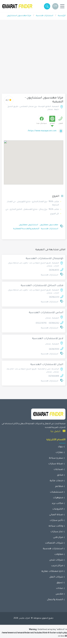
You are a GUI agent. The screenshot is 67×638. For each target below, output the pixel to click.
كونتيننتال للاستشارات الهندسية (44, 258)
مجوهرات (58, 498)
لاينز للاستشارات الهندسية (47, 338)
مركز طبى (58, 537)
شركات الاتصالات (54, 543)
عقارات (59, 452)
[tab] (60, 119)
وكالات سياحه (56, 526)
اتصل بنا (55, 431)
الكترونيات (57, 509)
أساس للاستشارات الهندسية (46, 312)
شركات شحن (56, 560)
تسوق (60, 583)
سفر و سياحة (56, 458)
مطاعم (59, 486)
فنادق (60, 475)
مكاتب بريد (57, 503)
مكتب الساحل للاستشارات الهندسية (42, 285)
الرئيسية (61, 16)
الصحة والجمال (55, 600)
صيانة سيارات (55, 464)
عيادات (59, 588)
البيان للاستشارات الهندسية (46, 364)
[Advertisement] (33, 58)
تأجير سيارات (56, 520)
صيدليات (58, 469)
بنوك (60, 447)
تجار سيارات (56, 532)
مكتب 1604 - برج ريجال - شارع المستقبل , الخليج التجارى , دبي (32, 209)
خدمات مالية (56, 481)
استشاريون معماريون (28, 225)
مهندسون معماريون (49, 225)
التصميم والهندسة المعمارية (26, 229)
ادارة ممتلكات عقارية (52, 571)
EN (55, 6)
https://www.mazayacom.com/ (42, 131)
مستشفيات (56, 492)
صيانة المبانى (56, 515)
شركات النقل (56, 577)
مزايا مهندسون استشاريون (19, 16)
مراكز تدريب (57, 566)
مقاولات (58, 554)
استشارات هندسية (44, 16)
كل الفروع (54, 214)
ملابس (59, 594)
